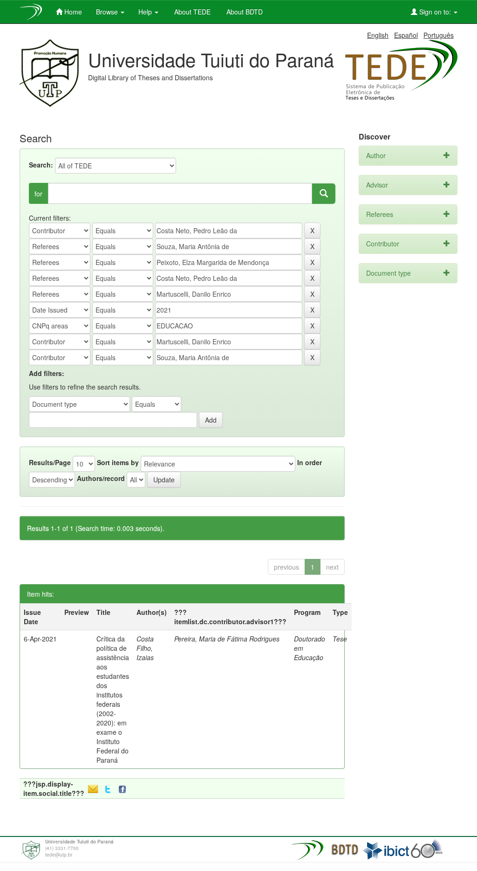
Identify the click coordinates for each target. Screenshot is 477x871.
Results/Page (50, 462)
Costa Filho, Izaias (145, 648)
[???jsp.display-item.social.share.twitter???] (108, 789)
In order (309, 462)
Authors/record (101, 478)
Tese (340, 638)
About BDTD (244, 11)
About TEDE (191, 11)
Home (72, 11)
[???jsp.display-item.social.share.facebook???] (124, 789)
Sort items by (118, 462)
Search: (41, 164)
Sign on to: (435, 11)
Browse (108, 11)
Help (146, 11)
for (38, 193)
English (377, 35)
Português (438, 35)
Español (406, 35)
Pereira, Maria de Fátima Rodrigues (226, 638)
